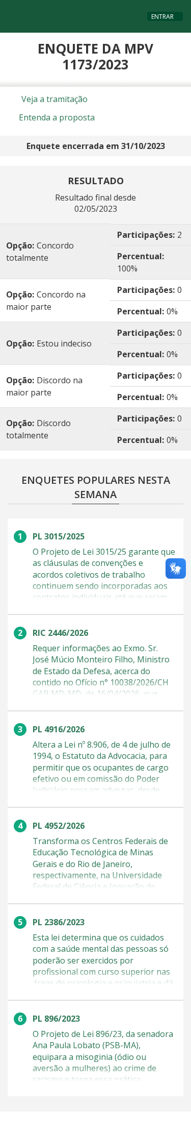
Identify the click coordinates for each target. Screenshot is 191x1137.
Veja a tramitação (53, 99)
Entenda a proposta (56, 117)
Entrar (162, 16)
